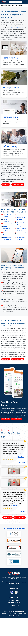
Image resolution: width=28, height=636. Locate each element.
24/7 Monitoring (10, 146)
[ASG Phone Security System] (14, 471)
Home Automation (11, 117)
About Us (6, 611)
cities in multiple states (17, 28)
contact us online (16, 414)
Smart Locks (20, 215)
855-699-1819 (5, 184)
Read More (21, 457)
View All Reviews (7, 517)
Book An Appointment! (17, 184)
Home (4, 5)
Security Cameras (11, 87)
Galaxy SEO (17, 615)
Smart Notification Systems (6, 228)
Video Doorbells (8, 224)
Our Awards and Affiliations (14, 528)
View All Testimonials (19, 517)
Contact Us (21, 611)
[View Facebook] (11, 592)
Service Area (11, 5)
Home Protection (10, 58)
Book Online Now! (16, 418)
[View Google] (16, 592)
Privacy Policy (13, 611)
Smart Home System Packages (20, 224)
